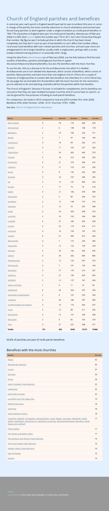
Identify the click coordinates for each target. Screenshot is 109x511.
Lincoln (11, 226)
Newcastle (12, 246)
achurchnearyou (34, 57)
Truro (10, 309)
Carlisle (11, 147)
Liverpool (12, 231)
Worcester (12, 319)
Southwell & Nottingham (19, 295)
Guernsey (12, 409)
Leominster (13, 389)
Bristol (10, 137)
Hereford (12, 206)
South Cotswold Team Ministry (21, 384)
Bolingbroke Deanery (17, 364)
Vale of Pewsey (14, 453)
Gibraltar (12, 374)
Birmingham (13, 128)
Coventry (12, 167)
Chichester (12, 162)
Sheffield (12, 280)
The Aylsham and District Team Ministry (25, 438)
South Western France (17, 413)
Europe (11, 187)
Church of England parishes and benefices (53, 18)
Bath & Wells (13, 123)
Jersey (10, 379)
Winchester (13, 314)
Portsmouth (13, 265)
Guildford (12, 201)
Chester (11, 157)
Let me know (14, 494)
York (10, 324)
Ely (9, 182)
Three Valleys (14, 429)
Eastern (11, 458)
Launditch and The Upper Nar (21, 399)
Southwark (12, 290)
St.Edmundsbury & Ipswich (20, 305)
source (30, 36)
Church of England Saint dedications (34, 107)
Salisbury (12, 275)
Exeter (10, 191)
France (11, 369)
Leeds (10, 211)
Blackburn (12, 133)
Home (11, 491)
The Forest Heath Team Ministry (22, 443)
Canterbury (13, 142)
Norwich (11, 250)
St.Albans (12, 300)
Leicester (12, 216)
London (11, 236)
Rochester (12, 270)
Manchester (13, 241)
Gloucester (12, 196)
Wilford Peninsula (16, 404)
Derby (10, 172)
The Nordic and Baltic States (20, 433)
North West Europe (16, 394)
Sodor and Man (14, 285)
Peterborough (14, 260)
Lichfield (11, 221)
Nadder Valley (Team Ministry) (21, 448)
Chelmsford (13, 152)
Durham (11, 177)
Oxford (11, 255)
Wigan (10, 359)
